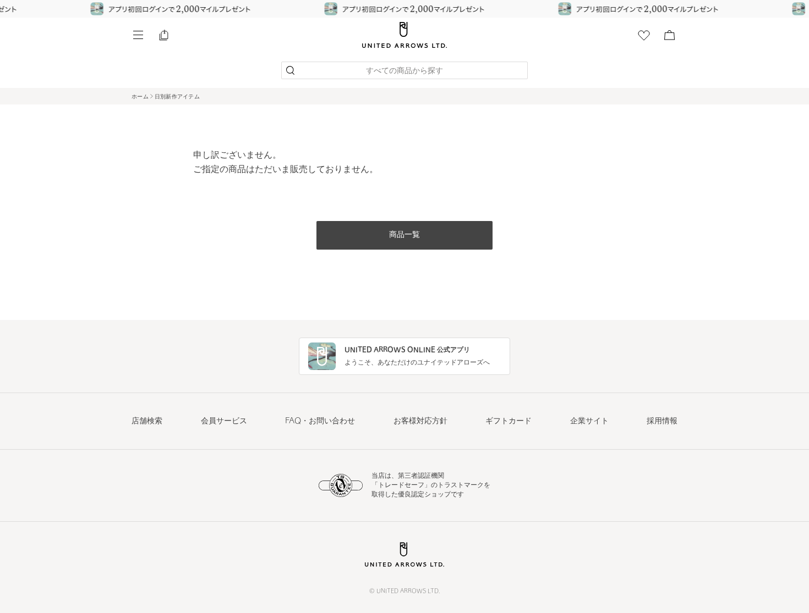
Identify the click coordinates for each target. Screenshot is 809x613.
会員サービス (224, 421)
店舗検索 (147, 421)
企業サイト (589, 421)
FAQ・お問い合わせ (320, 421)
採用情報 (662, 421)
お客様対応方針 (420, 421)
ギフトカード (508, 421)
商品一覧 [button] (404, 235)
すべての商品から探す (404, 71)
